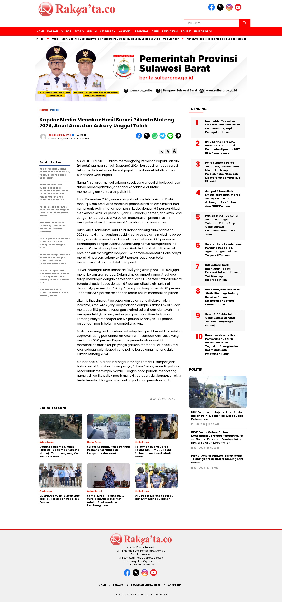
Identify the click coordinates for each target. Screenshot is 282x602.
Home (40, 31)
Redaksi (118, 585)
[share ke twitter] (148, 137)
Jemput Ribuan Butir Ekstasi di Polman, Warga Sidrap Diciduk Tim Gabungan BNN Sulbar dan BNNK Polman (223, 198)
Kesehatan (107, 31)
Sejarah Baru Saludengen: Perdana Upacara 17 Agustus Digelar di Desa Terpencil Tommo (223, 249)
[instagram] (230, 9)
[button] (161, 152)
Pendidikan (170, 31)
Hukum (92, 31)
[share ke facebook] (140, 137)
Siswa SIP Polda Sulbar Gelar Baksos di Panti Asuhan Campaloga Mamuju (221, 319)
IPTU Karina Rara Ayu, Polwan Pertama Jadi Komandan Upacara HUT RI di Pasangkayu (222, 147)
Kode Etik (174, 585)
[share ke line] (171, 137)
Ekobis (79, 31)
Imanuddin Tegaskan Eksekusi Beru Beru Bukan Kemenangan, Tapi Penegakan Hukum (222, 126)
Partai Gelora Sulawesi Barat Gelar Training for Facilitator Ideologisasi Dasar (217, 459)
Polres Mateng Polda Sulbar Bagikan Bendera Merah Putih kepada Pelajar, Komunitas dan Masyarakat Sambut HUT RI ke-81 (222, 172)
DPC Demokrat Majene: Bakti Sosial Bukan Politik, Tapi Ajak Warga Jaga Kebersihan (217, 415)
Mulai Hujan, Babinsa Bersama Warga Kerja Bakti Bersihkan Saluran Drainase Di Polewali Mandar (103, 38)
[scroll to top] (270, 596)
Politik (186, 31)
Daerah (52, 31)
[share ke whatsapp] (155, 137)
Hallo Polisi (203, 31)
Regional (141, 31)
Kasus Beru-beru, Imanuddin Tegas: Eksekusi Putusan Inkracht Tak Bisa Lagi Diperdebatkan (223, 272)
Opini (155, 31)
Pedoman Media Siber (146, 585)
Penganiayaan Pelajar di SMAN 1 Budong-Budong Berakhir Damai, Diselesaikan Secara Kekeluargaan (222, 297)
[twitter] (221, 9)
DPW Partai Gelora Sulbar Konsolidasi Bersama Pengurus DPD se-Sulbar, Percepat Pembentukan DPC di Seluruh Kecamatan (217, 437)
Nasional (125, 31)
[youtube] (239, 9)
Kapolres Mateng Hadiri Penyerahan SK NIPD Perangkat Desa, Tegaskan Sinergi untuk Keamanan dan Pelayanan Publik (221, 344)
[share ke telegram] (163, 137)
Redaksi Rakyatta (59, 134)
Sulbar (66, 31)
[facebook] (212, 9)
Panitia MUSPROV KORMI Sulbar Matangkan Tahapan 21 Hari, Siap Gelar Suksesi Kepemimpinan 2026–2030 (221, 225)
